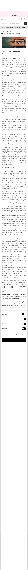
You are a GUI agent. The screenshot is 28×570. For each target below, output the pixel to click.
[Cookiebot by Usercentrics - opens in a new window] (19, 287)
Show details (19, 335)
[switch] (24, 319)
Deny (14, 350)
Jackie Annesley (7, 56)
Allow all (14, 340)
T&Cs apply (23, 27)
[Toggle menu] (2, 19)
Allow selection (14, 345)
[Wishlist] (18, 19)
